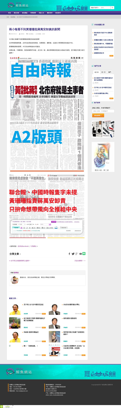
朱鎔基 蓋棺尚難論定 (31, 332)
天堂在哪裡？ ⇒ (79, 261)
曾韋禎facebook (23, 246)
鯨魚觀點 (13, 17)
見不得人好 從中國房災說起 (33, 304)
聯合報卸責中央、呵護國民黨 (103, 43)
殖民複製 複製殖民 (70, 318)
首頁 (8, 17)
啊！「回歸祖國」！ (31, 346)
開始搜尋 (97, 115)
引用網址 (33, 246)
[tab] (96, 72)
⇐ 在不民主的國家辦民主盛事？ (19, 261)
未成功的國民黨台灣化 (71, 304)
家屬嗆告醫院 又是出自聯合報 (103, 40)
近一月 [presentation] (103, 72)
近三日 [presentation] (97, 72)
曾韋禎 (22, 34)
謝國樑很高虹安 (99, 53)
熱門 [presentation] (109, 72)
